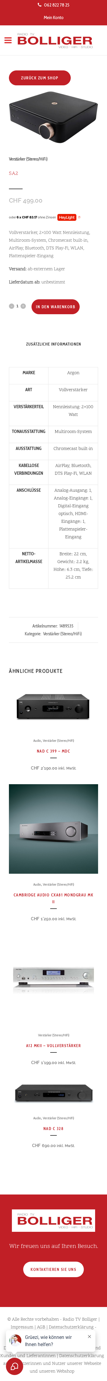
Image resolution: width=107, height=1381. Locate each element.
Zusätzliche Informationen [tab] (53, 344)
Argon (73, 373)
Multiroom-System (73, 432)
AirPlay (62, 466)
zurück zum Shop (40, 77)
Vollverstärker (73, 390)
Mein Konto (54, 17)
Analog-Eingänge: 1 (73, 498)
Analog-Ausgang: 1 (72, 491)
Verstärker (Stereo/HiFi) (28, 159)
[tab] (53, 353)
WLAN (85, 474)
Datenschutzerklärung (71, 1327)
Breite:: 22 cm (72, 554)
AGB (41, 1327)
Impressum (22, 1327)
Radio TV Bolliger (80, 1320)
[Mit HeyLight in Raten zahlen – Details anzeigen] (79, 218)
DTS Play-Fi (66, 474)
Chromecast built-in (73, 449)
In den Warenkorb (55, 306)
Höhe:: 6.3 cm (67, 570)
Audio (37, 740)
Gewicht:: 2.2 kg (72, 562)
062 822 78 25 (56, 5)
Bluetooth (80, 466)
